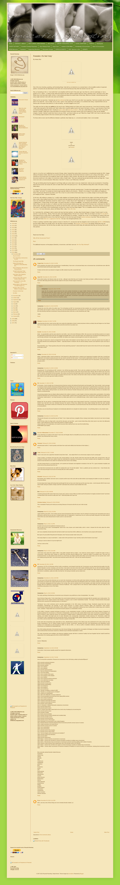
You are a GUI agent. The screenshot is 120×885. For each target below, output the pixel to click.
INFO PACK (51, 43)
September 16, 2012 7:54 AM (51, 657)
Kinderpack (100, 43)
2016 (13, 240)
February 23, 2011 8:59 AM (53, 502)
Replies (41, 286)
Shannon (39, 321)
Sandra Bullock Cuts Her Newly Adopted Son (22, 178)
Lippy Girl (39, 277)
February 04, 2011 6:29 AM (49, 443)
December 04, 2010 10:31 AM (49, 354)
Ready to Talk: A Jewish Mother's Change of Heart (20, 288)
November (15, 295)
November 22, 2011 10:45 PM (51, 578)
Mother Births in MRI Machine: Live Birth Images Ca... (20, 285)
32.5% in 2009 (101, 221)
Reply (38, 272)
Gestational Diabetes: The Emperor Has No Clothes (23, 162)
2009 (13, 318)
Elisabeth (39, 476)
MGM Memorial (13, 49)
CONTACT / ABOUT (20, 43)
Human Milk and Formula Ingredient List (23, 153)
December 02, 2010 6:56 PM (51, 306)
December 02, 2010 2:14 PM (51, 263)
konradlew (70, 873)
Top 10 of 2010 (16, 256)
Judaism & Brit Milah (67, 46)
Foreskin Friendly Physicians (29, 46)
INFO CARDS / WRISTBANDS (36, 43)
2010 (13, 252)
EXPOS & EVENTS (61, 49)
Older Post (106, 832)
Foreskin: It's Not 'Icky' (18, 291)
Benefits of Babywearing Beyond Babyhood (23, 127)
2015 (13, 242)
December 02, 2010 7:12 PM (49, 321)
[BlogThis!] (39, 254)
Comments (15, 357)
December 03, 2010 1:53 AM (48, 332)
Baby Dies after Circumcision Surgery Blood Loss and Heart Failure (22, 111)
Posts (13, 355)
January (15, 316)
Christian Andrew (41, 502)
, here (71, 209)
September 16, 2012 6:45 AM (51, 648)
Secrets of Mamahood (42, 432)
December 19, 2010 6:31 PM (51, 416)
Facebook (23, 49)
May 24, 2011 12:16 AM (49, 550)
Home (10, 43)
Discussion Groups (48, 49)
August (15, 301)
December (15, 254)
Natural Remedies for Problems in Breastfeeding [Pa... (20, 264)
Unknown (39, 443)
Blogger (82, 873)
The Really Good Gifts (18, 261)
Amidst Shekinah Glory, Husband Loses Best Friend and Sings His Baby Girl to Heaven (23, 145)
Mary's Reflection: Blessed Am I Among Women (20, 268)
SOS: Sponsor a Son (74, 49)
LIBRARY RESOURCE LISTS (65, 43)
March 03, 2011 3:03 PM (50, 511)
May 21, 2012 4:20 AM (49, 593)
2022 (13, 227)
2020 (13, 231)
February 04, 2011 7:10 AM (47, 452)
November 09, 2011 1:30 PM (46, 564)
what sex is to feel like (52, 218)
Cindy (38, 452)
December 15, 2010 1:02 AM (51, 368)
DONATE (85, 49)
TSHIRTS (91, 43)
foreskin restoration (86, 217)
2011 (13, 250)
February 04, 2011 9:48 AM (46, 491)
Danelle (39, 332)
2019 (13, 233)
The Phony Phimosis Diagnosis (21, 170)
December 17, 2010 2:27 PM (46, 383)
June (14, 306)
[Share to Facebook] (42, 254)
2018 (13, 236)
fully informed (61, 100)
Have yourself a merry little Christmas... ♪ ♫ (19, 281)
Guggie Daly (40, 263)
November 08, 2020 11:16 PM (48, 800)
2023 (13, 225)
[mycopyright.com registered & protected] (19, 707)
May (14, 308)
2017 (13, 238)
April (14, 310)
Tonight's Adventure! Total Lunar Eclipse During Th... (20, 272)
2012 (13, 248)
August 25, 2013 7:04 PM (54, 288)
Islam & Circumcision (98, 46)
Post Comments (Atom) (45, 834)
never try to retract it (73, 109)
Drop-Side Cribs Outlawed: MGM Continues (19, 275)
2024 (13, 223)
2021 (13, 229)
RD (38, 383)
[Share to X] (41, 254)
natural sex (36, 209)
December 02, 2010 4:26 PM (49, 277)
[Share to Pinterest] (44, 254)
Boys (34, 241)
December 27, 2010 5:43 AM (56, 432)
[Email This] (37, 254)
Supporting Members (34, 49)
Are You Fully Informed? (83, 244)
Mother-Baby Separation (22, 134)
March (14, 312)
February (15, 314)
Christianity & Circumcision (82, 46)
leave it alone (62, 109)
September (16, 299)
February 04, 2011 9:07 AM (49, 476)
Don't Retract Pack (45, 46)
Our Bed (15, 293)
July (14, 303)
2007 (13, 322)
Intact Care (56, 46)
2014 (13, 244)
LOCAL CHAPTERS (80, 43)
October (15, 297)
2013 (13, 246)
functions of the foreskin (82, 223)
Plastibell (72, 147)
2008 (13, 320)
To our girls (104, 213)
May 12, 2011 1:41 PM (49, 523)
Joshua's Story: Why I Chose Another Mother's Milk (20, 278)
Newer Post (36, 832)
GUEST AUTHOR (14, 46)
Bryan (38, 800)
